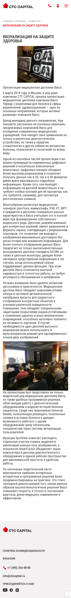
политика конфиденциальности (24, 550)
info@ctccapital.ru (14, 576)
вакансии (9, 558)
